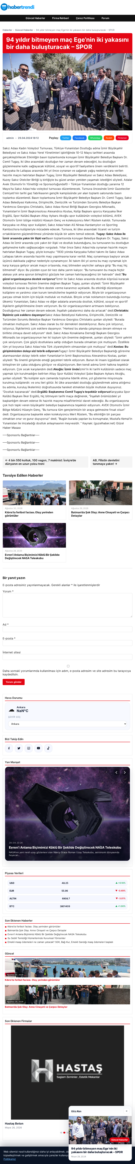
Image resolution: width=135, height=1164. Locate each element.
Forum (105, 18)
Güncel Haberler (35, 18)
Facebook (80, 138)
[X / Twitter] (19, 748)
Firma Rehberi (60, 18)
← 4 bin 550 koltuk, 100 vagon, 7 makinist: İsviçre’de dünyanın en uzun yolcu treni (40, 462)
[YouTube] (38, 748)
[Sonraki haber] (124, 772)
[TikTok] (48, 748)
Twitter (65, 138)
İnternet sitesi (12, 652)
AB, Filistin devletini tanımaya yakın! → (106, 462)
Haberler (7, 30)
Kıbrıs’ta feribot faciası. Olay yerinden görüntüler (34, 926)
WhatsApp (95, 138)
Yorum (8, 591)
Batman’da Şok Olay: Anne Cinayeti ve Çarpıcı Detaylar (37, 930)
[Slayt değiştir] (61, 1133)
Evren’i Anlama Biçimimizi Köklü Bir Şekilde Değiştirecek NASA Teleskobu (47, 934)
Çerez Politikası (85, 18)
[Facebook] (9, 748)
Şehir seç (14, 717)
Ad (6, 624)
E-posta (9, 638)
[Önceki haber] (117, 772)
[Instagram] (29, 748)
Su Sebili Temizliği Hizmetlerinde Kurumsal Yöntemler (37, 938)
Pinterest (122, 138)
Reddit (109, 138)
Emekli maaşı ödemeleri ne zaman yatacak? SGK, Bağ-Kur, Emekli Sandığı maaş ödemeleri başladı (60, 942)
